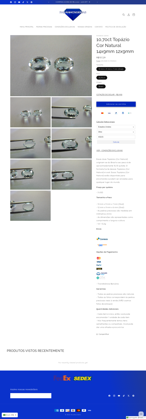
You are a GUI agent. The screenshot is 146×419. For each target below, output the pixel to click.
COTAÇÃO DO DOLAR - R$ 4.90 (109, 94)
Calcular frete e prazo (105, 122)
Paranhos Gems (76, 414)
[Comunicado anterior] (48, 2)
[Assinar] (48, 395)
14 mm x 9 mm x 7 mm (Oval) (111, 69)
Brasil (101, 86)
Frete (98, 61)
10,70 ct (102, 78)
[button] (123, 14)
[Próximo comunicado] (97, 2)
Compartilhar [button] (104, 334)
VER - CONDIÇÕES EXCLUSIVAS (109, 150)
